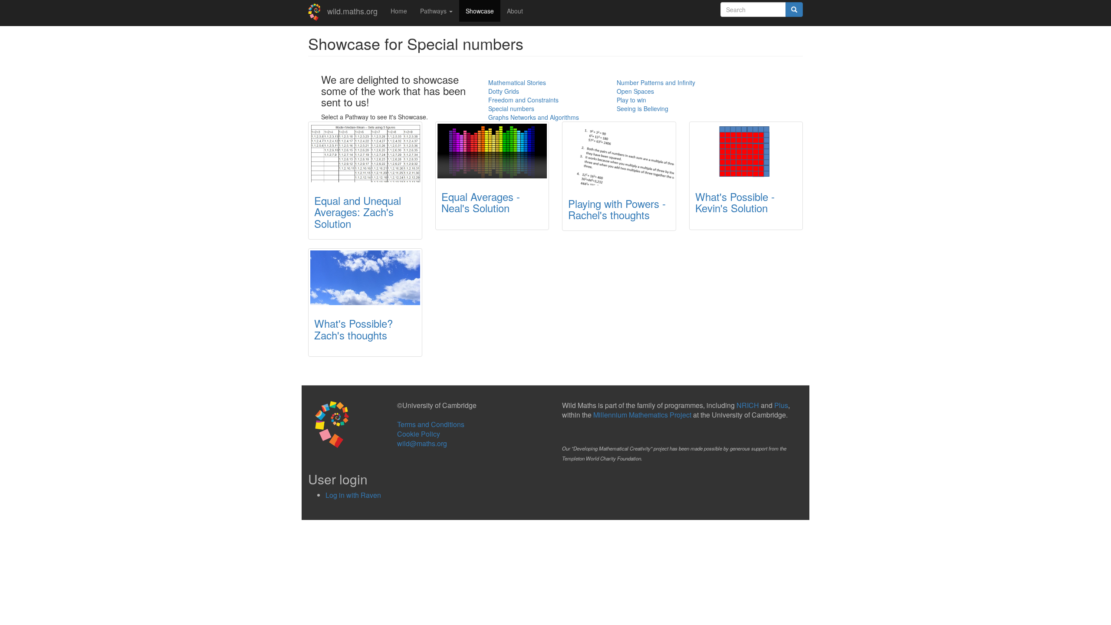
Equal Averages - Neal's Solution (480, 202)
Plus (781, 405)
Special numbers (511, 108)
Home (399, 11)
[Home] (317, 12)
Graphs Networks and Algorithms (533, 117)
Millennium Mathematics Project (642, 415)
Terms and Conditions (430, 424)
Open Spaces (635, 91)
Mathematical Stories (517, 82)
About (515, 11)
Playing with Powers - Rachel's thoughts (617, 209)
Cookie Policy (418, 434)
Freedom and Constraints (523, 99)
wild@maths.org (422, 443)
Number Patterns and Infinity (656, 82)
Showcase (480, 11)
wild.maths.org (352, 10)
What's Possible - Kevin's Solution (735, 202)
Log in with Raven (353, 495)
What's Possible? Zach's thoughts (353, 329)
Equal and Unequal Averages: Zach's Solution (357, 212)
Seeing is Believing (642, 108)
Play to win (631, 99)
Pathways (434, 11)
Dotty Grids (503, 91)
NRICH (747, 405)
